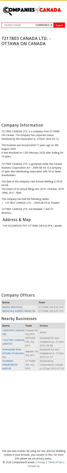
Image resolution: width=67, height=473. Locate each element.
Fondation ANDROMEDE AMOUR (10, 365)
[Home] (31, 15)
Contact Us (33, 466)
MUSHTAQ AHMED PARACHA (19, 311)
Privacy (41, 462)
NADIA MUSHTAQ (12, 307)
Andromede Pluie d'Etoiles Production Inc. (13, 353)
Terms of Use (55, 462)
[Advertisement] (33, 81)
